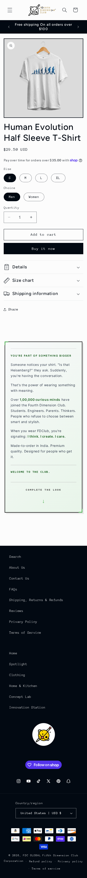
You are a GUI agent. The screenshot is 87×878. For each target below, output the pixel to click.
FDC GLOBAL (32, 855)
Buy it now (43, 249)
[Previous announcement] (9, 27)
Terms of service (46, 868)
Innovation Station (27, 707)
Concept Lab (20, 697)
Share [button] (13, 309)
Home (13, 653)
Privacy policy (70, 861)
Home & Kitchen (23, 686)
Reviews (16, 611)
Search (15, 556)
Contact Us (19, 578)
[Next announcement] (78, 27)
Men (12, 197)
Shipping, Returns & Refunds (36, 600)
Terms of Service (25, 632)
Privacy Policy (23, 622)
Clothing (17, 675)
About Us (17, 567)
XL (58, 178)
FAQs (13, 589)
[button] (9, 10)
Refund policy (41, 861)
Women (34, 197)
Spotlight (18, 664)
